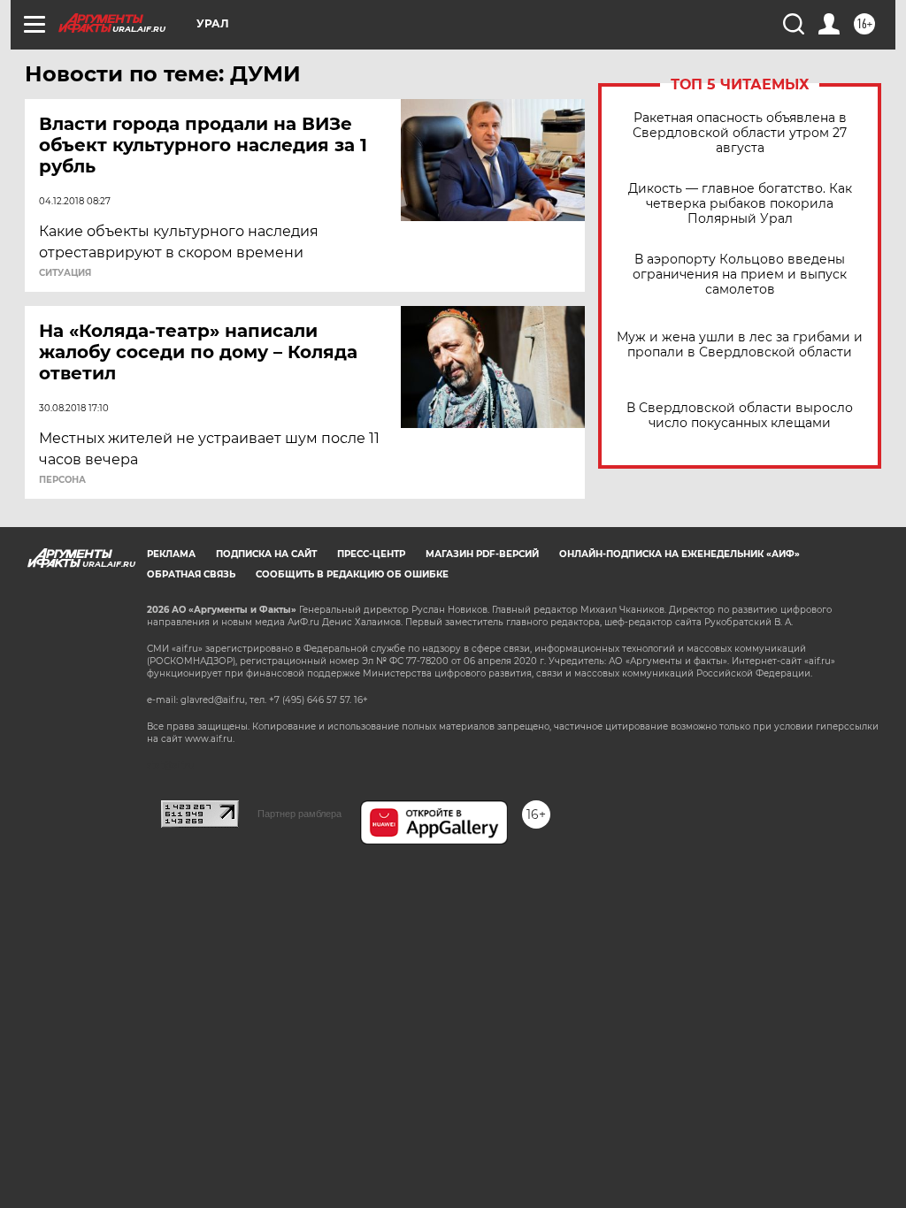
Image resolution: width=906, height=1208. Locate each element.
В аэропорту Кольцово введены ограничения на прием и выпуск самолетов (740, 274)
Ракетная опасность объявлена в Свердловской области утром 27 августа (740, 133)
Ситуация (65, 273)
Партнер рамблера (299, 813)
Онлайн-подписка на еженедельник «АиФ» (679, 554)
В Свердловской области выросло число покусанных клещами (739, 416)
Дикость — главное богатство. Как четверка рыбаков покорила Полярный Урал (740, 203)
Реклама (171, 554)
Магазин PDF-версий (482, 554)
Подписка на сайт (266, 554)
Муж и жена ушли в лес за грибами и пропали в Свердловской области (740, 345)
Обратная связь (191, 574)
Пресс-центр (371, 554)
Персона (62, 480)
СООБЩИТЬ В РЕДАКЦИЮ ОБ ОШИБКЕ (352, 574)
